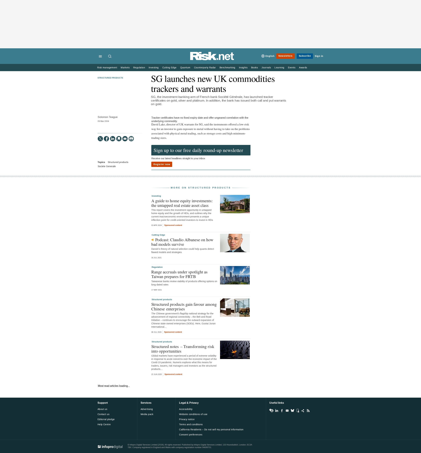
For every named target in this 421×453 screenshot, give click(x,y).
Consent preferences (190, 434)
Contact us (103, 414)
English (270, 56)
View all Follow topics (271, 411)
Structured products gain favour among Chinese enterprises (184, 306)
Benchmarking (227, 67)
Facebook (282, 411)
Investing (154, 67)
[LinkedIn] (112, 138)
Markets (125, 67)
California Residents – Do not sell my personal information (211, 429)
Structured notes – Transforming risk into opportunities (182, 348)
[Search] (110, 56)
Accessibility (185, 409)
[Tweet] (100, 138)
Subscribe (305, 56)
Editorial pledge (106, 419)
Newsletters (285, 56)
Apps (298, 411)
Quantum (185, 67)
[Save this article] (119, 138)
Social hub (303, 411)
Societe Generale (107, 166)
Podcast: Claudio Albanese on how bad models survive (182, 241)
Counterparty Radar (205, 67)
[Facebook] (106, 138)
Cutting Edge (169, 67)
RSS (308, 411)
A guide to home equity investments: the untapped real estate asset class (182, 203)
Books (254, 67)
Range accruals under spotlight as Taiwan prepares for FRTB (179, 274)
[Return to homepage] (212, 59)
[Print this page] (131, 138)
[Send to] (125, 138)
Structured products (110, 78)
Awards (303, 67)
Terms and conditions (191, 424)
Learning (279, 67)
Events (291, 67)
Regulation (139, 67)
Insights (243, 67)
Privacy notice (187, 419)
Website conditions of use (193, 414)
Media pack (147, 414)
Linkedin (277, 411)
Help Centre (104, 424)
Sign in (319, 56)
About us (102, 409)
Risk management (107, 67)
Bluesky (292, 411)
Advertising (147, 409)
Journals (266, 67)
